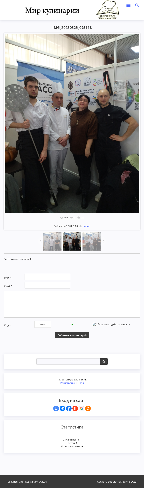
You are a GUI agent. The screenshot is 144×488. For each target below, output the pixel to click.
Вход (81, 383)
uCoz (133, 481)
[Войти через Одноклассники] (88, 408)
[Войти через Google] (81, 408)
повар (86, 226)
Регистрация (68, 383)
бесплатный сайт (118, 481)
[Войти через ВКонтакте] (62, 408)
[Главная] (72, 9)
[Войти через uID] (56, 408)
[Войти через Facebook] (69, 408)
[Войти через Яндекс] (75, 408)
